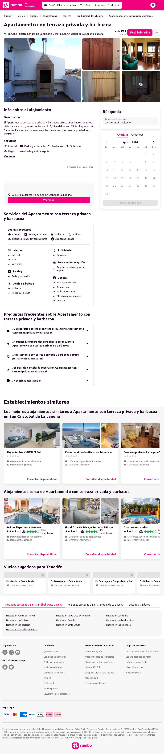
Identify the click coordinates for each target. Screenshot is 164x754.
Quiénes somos (51, 651)
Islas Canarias (50, 16)
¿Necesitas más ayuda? (26, 380)
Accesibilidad (91, 678)
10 (106, 170)
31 (106, 194)
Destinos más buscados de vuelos (143, 651)
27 (130, 186)
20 (130, 178)
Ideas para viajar (133, 672)
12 (122, 170)
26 (122, 186)
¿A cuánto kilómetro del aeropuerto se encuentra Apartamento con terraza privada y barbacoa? (43, 343)
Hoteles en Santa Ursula (68, 625)
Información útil (92, 667)
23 (153, 178)
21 (138, 178)
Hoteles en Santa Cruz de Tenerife (73, 615)
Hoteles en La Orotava (17, 620)
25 (114, 186)
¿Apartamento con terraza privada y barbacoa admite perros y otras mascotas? (45, 356)
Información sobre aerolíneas (99, 662)
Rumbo (7, 16)
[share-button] (157, 32)
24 (106, 186)
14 (138, 170)
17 (106, 178)
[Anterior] (106, 142)
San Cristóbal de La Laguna (62, 5)
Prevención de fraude (95, 683)
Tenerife (67, 16)
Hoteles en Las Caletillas (118, 625)
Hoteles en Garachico (66, 620)
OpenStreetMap (86, 167)
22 (146, 178)
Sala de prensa (51, 688)
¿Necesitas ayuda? (94, 651)
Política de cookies (53, 667)
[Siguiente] (153, 142)
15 (146, 170)
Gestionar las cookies (54, 672)
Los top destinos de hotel (138, 657)
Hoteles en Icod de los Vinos (120, 620)
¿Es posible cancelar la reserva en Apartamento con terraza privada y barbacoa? (44, 369)
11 (114, 170)
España (34, 16)
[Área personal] (155, 5)
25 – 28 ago (85, 5)
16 (153, 170)
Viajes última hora (134, 667)
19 (122, 178)
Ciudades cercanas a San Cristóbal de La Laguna (33, 604)
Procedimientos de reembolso (99, 657)
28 (138, 186)
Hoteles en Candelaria (117, 615)
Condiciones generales (55, 657)
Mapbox (72, 167)
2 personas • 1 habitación (107, 5)
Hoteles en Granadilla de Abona (21, 629)
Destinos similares (139, 604)
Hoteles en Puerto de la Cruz (20, 615)
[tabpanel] (82, 623)
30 (153, 186)
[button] (42, 70)
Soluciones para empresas (57, 694)
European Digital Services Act (99, 672)
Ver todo (9, 156)
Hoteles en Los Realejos (18, 625)
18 (114, 178)
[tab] (33, 604)
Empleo (47, 678)
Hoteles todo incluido (136, 662)
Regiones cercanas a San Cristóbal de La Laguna (95, 604)
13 (130, 170)
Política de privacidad (54, 662)
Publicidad (49, 683)
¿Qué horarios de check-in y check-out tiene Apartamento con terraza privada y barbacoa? (48, 330)
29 (146, 186)
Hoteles (21, 16)
